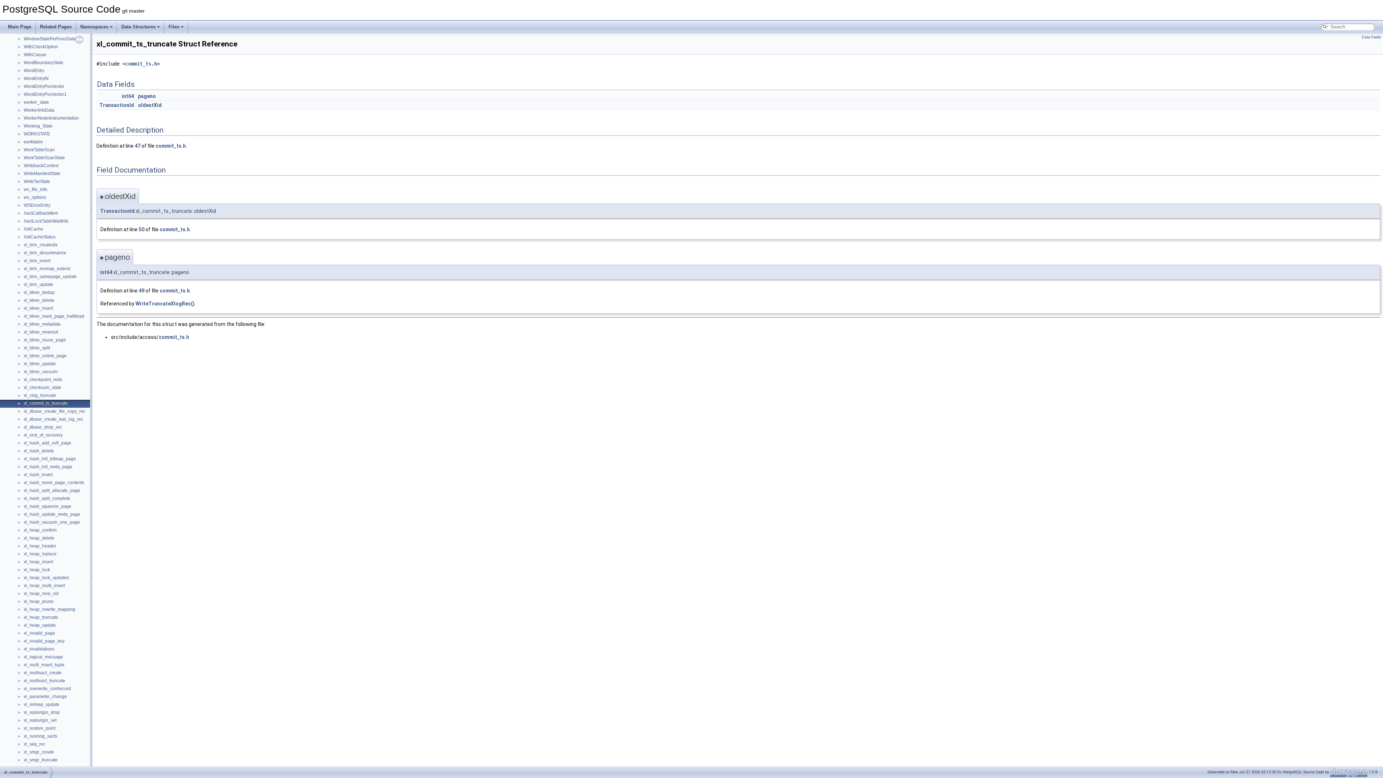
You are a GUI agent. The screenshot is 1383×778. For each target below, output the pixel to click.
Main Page (19, 27)
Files (174, 27)
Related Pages (56, 27)
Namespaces (94, 27)
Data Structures (138, 27)
